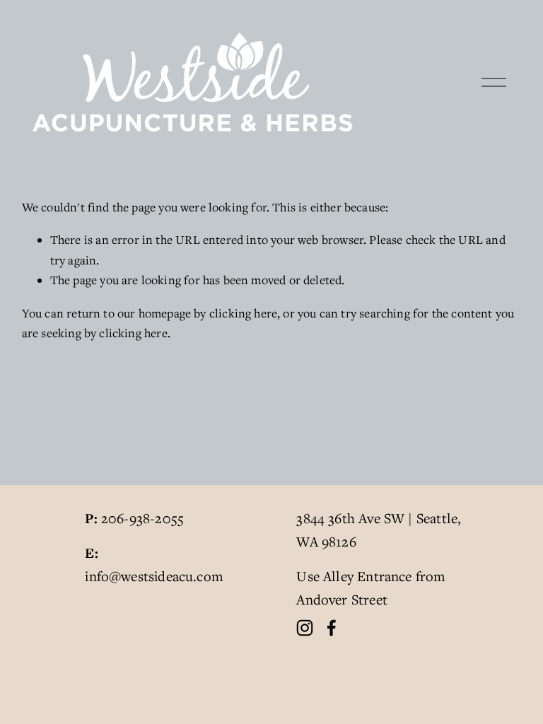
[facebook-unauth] (331, 627)
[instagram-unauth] (304, 627)
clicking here (243, 313)
